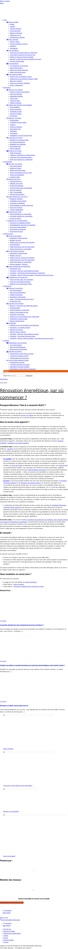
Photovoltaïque (15, 107)
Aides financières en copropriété (20, 214)
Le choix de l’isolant (16, 465)
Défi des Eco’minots (16, 330)
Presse (5, 938)
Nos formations (13, 50)
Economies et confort (15, 138)
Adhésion (13, 46)
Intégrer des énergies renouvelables (20, 105)
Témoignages (14, 120)
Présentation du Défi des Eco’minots (22, 354)
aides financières (30, 582)
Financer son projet (14, 151)
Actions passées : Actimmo (19, 264)
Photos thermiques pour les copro (21, 173)
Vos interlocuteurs (16, 166)
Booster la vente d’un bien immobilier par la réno (25, 59)
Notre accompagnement (18, 292)
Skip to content (5, 1)
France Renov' (5, 893)
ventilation (3, 443)
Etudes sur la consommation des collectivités (24, 316)
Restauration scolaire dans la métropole (23, 369)
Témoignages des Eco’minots (19, 358)
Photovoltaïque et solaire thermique (21, 205)
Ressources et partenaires (18, 349)
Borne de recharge (16, 207)
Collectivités (7, 286)
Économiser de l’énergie (18, 229)
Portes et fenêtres (16, 127)
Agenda (12, 26)
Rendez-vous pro (15, 240)
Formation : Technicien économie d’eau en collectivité (27, 273)
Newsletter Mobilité (16, 96)
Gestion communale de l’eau (19, 312)
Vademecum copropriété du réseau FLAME (24, 79)
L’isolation (10, 449)
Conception (13, 133)
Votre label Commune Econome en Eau (22, 55)
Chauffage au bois (16, 111)
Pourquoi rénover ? (16, 181)
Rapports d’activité (16, 33)
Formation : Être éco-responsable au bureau (24, 271)
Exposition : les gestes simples (20, 327)
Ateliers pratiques (15, 103)
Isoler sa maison (19, 584)
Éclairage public (15, 308)
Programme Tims (15, 268)
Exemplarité (14, 48)
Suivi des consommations (18, 227)
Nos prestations (13, 63)
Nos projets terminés (15, 74)
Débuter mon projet (16, 183)
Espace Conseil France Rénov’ (20, 92)
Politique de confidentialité (12, 933)
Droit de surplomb (16, 190)
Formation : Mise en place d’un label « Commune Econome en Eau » (32, 275)
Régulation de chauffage (18, 144)
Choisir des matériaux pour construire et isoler (29, 586)
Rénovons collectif (16, 81)
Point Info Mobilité (16, 94)
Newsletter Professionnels (18, 238)
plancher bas (63, 465)
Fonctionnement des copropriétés (21, 188)
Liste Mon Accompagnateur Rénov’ (21, 157)
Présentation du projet (17, 362)
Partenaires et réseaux (17, 37)
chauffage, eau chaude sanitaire (18, 443)
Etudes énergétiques (16, 186)
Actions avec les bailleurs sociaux (21, 76)
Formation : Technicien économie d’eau (22, 336)
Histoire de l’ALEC (15, 28)
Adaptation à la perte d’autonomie (21, 135)
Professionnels (8, 234)
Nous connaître (13, 22)
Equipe (12, 24)
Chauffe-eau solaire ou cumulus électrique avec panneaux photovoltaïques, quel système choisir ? (32, 665)
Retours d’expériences (17, 321)
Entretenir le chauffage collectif (20, 223)
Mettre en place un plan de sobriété (21, 57)
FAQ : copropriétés (16, 192)
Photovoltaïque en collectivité (19, 310)
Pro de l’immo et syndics (16, 251)
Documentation (15, 244)
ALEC (5, 20)
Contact (5, 371)
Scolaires (6, 340)
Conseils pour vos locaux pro (18, 277)
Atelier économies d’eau (17, 72)
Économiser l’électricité (17, 142)
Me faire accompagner (17, 194)
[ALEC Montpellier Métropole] (5, 16)
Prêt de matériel (15, 148)
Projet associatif (15, 31)
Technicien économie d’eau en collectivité (23, 52)
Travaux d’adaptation (16, 210)
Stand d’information (16, 68)
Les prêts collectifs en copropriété (21, 216)
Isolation (12, 125)
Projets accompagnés (17, 175)
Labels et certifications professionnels (22, 155)
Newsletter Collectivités (18, 297)
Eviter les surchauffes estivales (20, 282)
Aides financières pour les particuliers (22, 247)
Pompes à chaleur (15, 114)
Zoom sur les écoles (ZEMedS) (20, 83)
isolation (60, 441)
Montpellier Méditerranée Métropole (14, 874)
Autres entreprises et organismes (19, 266)
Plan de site (7, 929)
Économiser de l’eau (16, 231)
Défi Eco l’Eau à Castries (18, 332)
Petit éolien (13, 116)
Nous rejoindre (13, 39)
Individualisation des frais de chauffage (22, 225)
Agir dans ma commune (16, 303)
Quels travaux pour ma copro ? (18, 196)
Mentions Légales (9, 931)
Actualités (3, 621)
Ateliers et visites (15, 168)
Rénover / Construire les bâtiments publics (24, 306)
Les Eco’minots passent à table (18, 360)
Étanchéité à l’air (15, 129)
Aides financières (15, 153)
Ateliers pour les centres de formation (22, 242)
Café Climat (13, 98)
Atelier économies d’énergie (19, 70)
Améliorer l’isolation (16, 199)
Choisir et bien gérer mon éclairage (21, 279)
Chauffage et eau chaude (18, 122)
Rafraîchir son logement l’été (19, 140)
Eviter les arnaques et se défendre (21, 159)
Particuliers (7, 87)
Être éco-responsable (17, 61)
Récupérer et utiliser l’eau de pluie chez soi (14, 705)
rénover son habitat (26, 415)
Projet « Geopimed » (16, 85)
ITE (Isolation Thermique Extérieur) (30, 483)
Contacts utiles (15, 177)
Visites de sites (15, 100)
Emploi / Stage (14, 42)
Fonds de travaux (15, 218)
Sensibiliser (12, 323)
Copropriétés (7, 162)
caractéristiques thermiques (37, 470)
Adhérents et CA (15, 35)
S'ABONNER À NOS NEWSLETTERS (12, 902)
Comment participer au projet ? (20, 364)
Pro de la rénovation (14, 236)
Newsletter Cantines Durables (19, 367)
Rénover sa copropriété (11, 811)
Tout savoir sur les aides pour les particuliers (17, 785)
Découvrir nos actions (15, 90)
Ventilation (13, 131)
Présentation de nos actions (17, 343)
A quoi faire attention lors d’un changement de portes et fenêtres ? (22, 625)
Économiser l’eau (15, 146)
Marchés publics (8, 940)
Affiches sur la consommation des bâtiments (24, 325)
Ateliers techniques (16, 295)
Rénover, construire (14, 118)
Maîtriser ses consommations (18, 220)
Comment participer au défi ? (19, 356)
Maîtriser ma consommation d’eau (21, 284)
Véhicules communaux (17, 314)
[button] (4, 373)
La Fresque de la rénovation (19, 66)
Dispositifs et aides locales (18, 319)
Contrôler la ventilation (17, 203)
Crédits (5, 935)
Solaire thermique (15, 109)
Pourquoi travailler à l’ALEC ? (19, 44)
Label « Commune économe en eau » (22, 299)
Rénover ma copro (14, 179)
